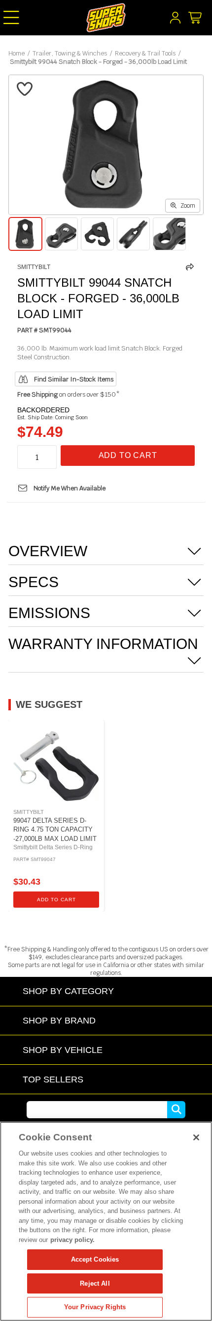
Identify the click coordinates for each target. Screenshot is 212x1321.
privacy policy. (72, 1239)
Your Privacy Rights (95, 1307)
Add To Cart (128, 455)
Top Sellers (53, 1079)
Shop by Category (68, 991)
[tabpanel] (56, 816)
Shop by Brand (59, 1020)
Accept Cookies (95, 1259)
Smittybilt (33, 267)
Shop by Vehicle (63, 1050)
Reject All (94, 1283)
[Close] (196, 1137)
